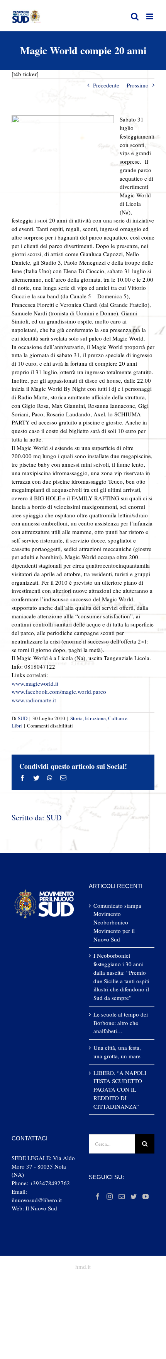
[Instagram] (110, 1196)
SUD (22, 718)
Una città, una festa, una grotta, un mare (117, 1052)
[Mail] (122, 1196)
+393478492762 (50, 1183)
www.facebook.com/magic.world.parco (59, 691)
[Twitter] (133, 1196)
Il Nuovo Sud (41, 1208)
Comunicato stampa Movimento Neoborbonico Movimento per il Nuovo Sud (117, 922)
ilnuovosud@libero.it (37, 1200)
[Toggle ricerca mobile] (135, 16)
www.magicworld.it (35, 683)
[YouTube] (145, 1196)
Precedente (106, 85)
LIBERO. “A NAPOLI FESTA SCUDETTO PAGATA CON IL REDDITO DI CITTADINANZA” (119, 1089)
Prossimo (138, 85)
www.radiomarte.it (34, 700)
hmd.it (83, 1266)
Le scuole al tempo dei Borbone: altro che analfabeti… (120, 1022)
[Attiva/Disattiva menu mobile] (150, 16)
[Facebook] (98, 1196)
